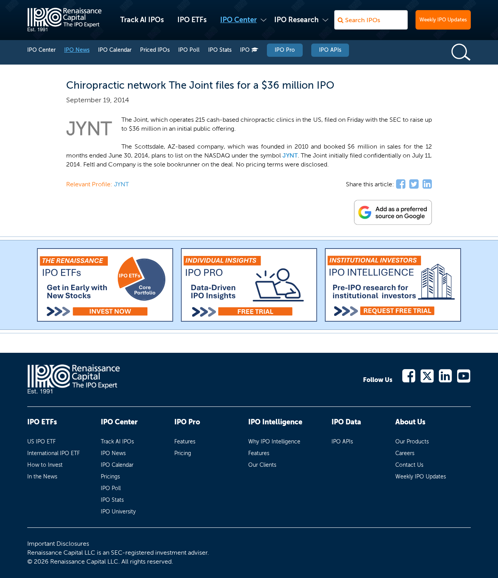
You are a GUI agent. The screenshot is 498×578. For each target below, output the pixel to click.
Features (184, 441)
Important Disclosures (58, 543)
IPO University (118, 511)
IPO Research (296, 20)
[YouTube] (464, 375)
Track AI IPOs (142, 20)
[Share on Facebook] (400, 184)
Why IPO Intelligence (274, 441)
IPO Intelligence (275, 422)
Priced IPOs (155, 50)
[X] (427, 375)
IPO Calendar (115, 50)
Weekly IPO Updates (443, 20)
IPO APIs (330, 50)
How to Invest (45, 465)
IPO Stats (219, 50)
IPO (245, 50)
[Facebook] (409, 375)
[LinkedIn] (445, 375)
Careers (404, 453)
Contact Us (409, 465)
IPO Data (346, 422)
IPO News (76, 50)
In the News (42, 476)
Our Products (412, 441)
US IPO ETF (41, 441)
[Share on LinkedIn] (427, 184)
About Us (410, 422)
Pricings (110, 476)
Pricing (182, 453)
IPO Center (238, 20)
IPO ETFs (192, 20)
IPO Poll (189, 50)
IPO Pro (285, 50)
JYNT (290, 155)
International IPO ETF (53, 453)
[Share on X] (414, 184)
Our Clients (262, 465)
